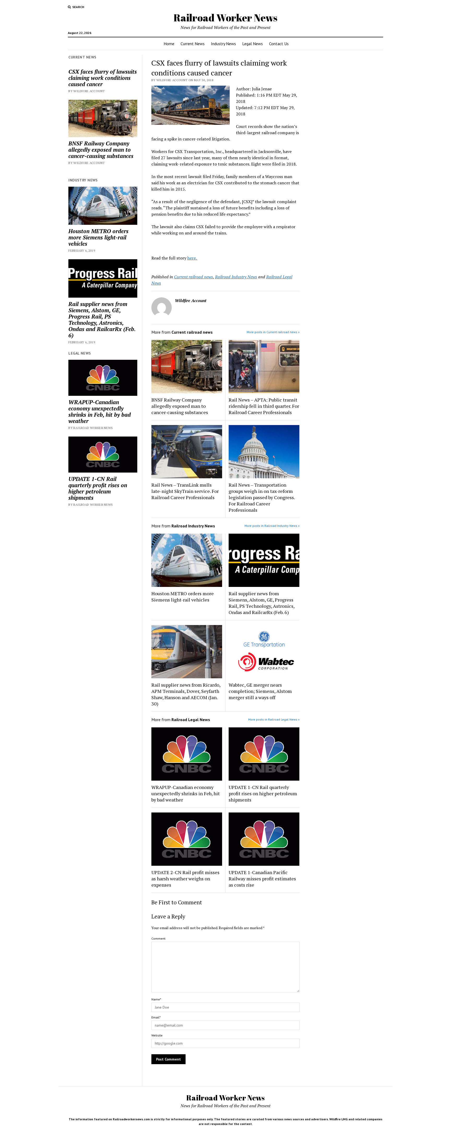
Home (169, 43)
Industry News (223, 43)
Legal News (252, 43)
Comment (158, 938)
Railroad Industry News (236, 277)
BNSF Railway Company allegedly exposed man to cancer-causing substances (100, 149)
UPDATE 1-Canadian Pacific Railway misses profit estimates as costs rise (262, 878)
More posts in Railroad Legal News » (274, 719)
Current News (193, 43)
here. (192, 258)
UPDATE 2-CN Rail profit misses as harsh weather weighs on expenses (185, 878)
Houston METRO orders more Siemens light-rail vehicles (98, 237)
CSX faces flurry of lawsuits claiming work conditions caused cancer (102, 77)
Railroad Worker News (225, 17)
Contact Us (279, 43)
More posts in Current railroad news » (273, 332)
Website (157, 1035)
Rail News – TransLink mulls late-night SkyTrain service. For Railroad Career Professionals (185, 491)
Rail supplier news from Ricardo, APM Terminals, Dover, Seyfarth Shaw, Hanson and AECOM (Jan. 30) (185, 694)
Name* (156, 999)
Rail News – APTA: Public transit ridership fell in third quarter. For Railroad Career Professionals (264, 406)
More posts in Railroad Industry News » (272, 526)
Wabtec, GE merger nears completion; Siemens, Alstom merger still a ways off (260, 691)
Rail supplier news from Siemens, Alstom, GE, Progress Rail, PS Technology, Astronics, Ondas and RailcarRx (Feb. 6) (101, 319)
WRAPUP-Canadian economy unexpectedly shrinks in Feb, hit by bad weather (99, 411)
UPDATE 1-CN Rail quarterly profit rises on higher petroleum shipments (97, 488)
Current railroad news (193, 277)
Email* (156, 1017)
